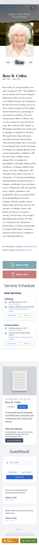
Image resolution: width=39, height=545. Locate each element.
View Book (10, 407)
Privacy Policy (13, 535)
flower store (27, 250)
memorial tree (28, 246)
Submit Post (19, 477)
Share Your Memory (14, 440)
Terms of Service (25, 535)
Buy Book (22, 407)
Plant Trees (27, 315)
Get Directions (11, 315)
